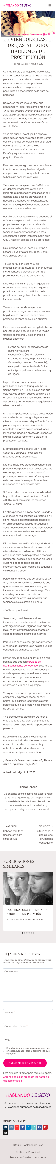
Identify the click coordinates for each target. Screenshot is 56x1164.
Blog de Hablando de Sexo (22, 34)
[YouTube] (17, 1127)
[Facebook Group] (22, 1127)
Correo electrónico (16, 1026)
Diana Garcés (22, 64)
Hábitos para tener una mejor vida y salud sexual (13, 832)
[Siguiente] (48, 901)
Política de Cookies (20, 1157)
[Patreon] (5, 1127)
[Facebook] (39, 1127)
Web (7, 1040)
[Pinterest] (45, 1127)
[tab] (22, 933)
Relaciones (41, 34)
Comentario (12, 971)
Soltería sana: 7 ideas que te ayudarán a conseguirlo (44, 834)
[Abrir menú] (50, 5)
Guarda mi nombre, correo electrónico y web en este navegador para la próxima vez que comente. (28, 1051)
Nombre (9, 1012)
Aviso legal (40, 1157)
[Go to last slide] (7, 901)
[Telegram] (28, 1127)
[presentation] (28, 888)
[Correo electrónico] (5, 1132)
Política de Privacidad (28, 1152)
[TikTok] (33, 1127)
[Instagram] (11, 1127)
